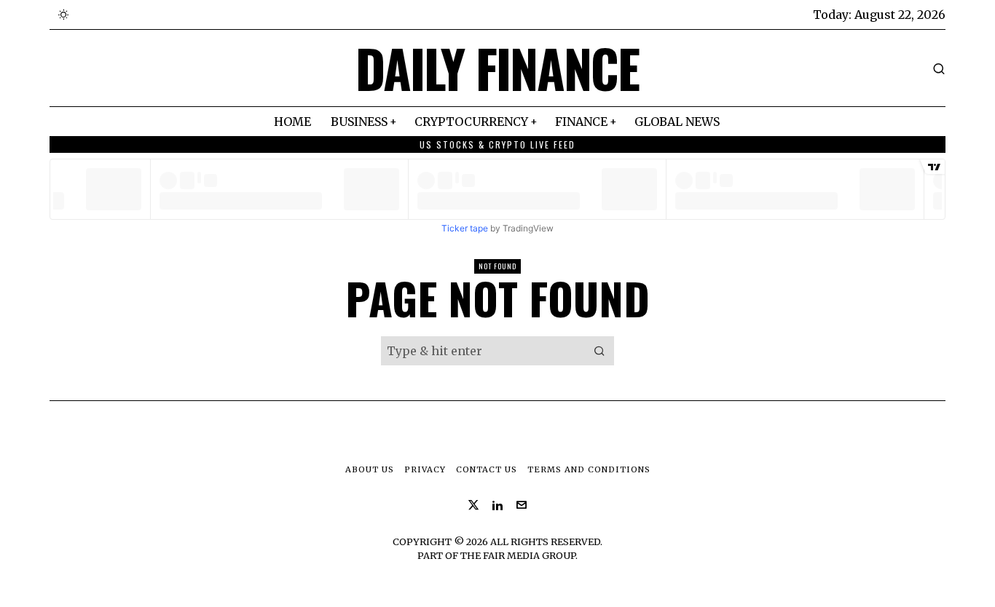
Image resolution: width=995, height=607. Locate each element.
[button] (599, 350)
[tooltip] (473, 505)
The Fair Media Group (517, 555)
